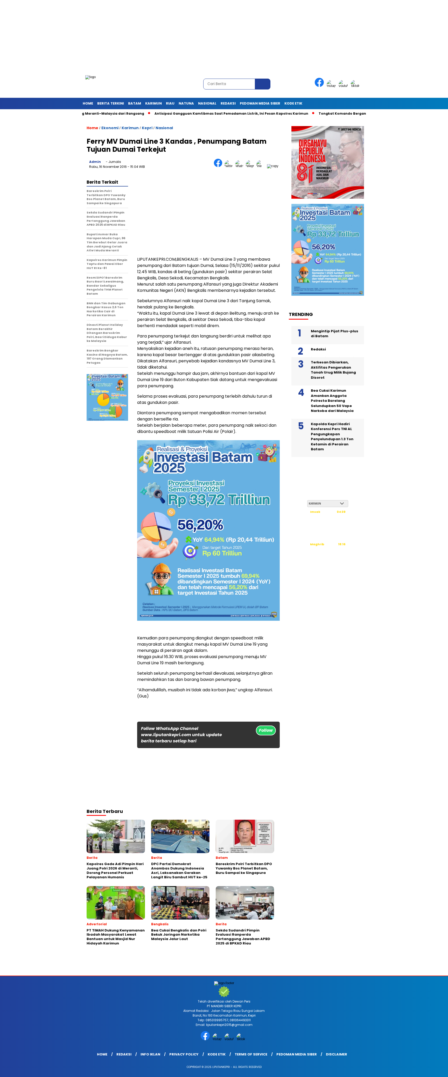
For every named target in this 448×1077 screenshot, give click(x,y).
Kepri (147, 127)
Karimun (153, 103)
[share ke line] (261, 166)
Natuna (186, 103)
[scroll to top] (430, 1069)
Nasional (207, 103)
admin (95, 162)
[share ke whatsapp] (240, 166)
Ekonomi (109, 127)
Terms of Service (251, 1054)
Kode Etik (293, 103)
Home (88, 103)
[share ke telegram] (251, 166)
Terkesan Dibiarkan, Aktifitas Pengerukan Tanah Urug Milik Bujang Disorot (333, 370)
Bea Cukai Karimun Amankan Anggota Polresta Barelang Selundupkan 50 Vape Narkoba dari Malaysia (332, 400)
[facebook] (320, 86)
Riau (170, 103)
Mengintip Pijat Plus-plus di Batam (334, 334)
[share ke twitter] (230, 166)
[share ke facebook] (219, 166)
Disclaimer (336, 1054)
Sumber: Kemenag (328, 569)
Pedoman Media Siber (260, 103)
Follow (266, 730)
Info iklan (150, 1054)
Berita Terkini (110, 103)
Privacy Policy (184, 1054)
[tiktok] (356, 86)
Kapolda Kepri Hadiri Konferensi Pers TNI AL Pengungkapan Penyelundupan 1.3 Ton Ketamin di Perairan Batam (332, 437)
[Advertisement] (155, 36)
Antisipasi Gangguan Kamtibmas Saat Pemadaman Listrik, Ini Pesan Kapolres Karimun (199, 113)
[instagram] (332, 86)
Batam (134, 103)
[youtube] (344, 86)
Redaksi (228, 103)
